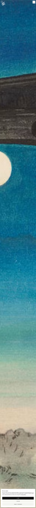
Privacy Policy (23, 494)
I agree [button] (18, 498)
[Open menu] (34, 2)
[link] (23, 494)
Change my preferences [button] (18, 504)
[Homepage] (3, 3)
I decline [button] (18, 501)
